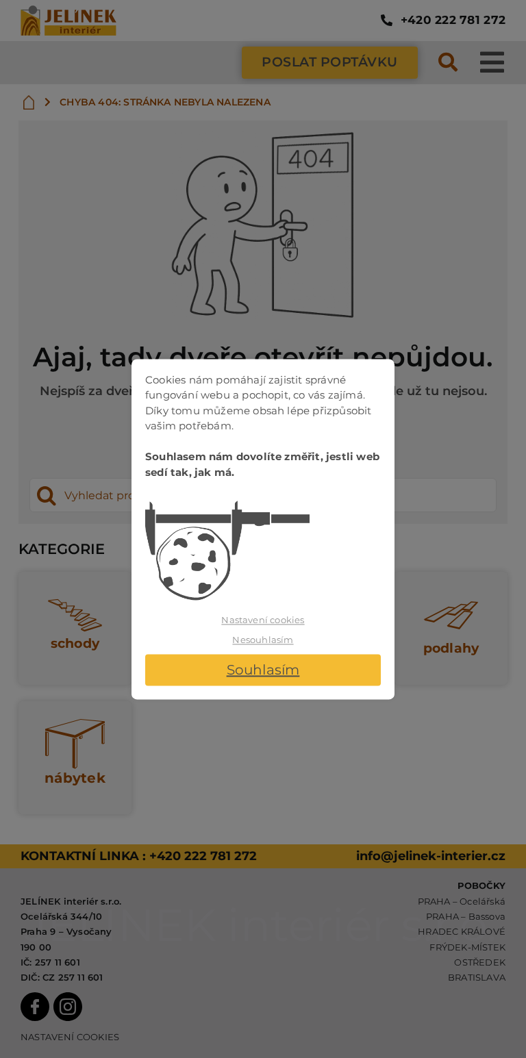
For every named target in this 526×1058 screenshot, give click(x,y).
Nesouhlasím (262, 640)
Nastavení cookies (262, 619)
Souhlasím (263, 670)
